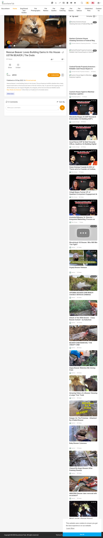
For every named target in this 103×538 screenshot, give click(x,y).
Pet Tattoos (79, 10)
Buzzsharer (6, 8)
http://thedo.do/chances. (14, 90)
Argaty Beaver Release (78, 267)
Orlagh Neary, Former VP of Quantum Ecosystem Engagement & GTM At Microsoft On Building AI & (83, 194)
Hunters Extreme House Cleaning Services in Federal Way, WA (82, 40)
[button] (99, 3)
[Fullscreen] (63, 46)
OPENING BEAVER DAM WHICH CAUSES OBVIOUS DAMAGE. (81, 294)
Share (10, 67)
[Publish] (62, 107)
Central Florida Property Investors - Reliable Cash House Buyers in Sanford (82, 69)
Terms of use (60, 535)
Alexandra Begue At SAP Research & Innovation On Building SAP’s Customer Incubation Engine (82, 119)
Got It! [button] (82, 534)
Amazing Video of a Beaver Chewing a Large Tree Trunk (83, 394)
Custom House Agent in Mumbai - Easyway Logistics (82, 93)
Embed (18, 67)
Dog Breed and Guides (24, 11)
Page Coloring (62, 10)
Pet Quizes (70, 10)
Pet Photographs (35, 10)
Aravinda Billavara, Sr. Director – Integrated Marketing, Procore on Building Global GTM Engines (82, 219)
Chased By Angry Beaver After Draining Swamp (81, 469)
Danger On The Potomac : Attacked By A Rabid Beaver (83, 419)
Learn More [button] (70, 528)
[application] (35, 30)
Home (15, 8)
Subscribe (55, 75)
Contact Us (98, 10)
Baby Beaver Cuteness (78, 443)
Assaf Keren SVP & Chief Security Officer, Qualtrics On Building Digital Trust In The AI (82, 144)
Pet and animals (31, 80)
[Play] (7, 46)
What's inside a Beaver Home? (81, 519)
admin (14, 75)
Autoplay (89, 16)
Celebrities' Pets (89, 10)
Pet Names (45, 10)
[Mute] (60, 46)
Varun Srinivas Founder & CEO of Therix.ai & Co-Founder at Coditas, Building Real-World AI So (82, 169)
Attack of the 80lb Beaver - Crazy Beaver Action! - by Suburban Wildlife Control (82, 320)
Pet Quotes (53, 10)
